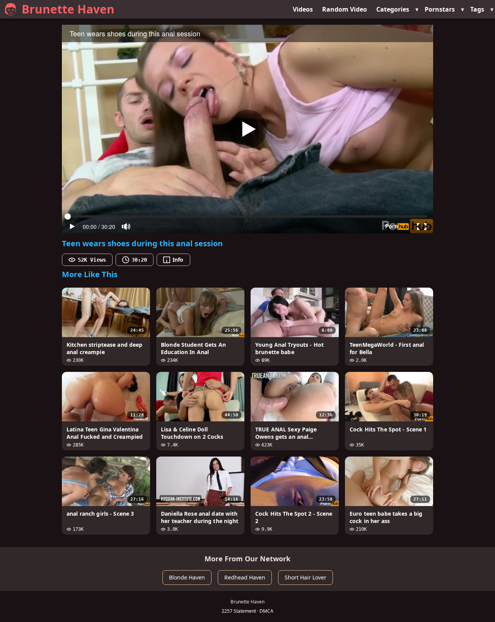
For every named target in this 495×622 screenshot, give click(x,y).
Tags (477, 9)
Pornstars (440, 9)
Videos (303, 9)
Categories (392, 9)
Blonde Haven (187, 577)
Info (177, 259)
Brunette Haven (68, 9)
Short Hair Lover (305, 577)
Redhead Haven (244, 577)
